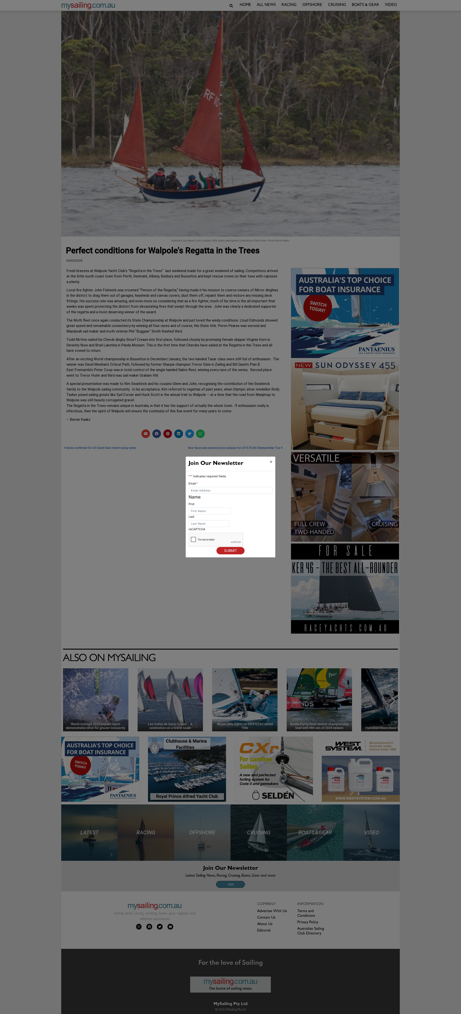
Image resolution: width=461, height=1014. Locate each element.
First (191, 504)
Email (193, 483)
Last (191, 516)
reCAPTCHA (197, 529)
